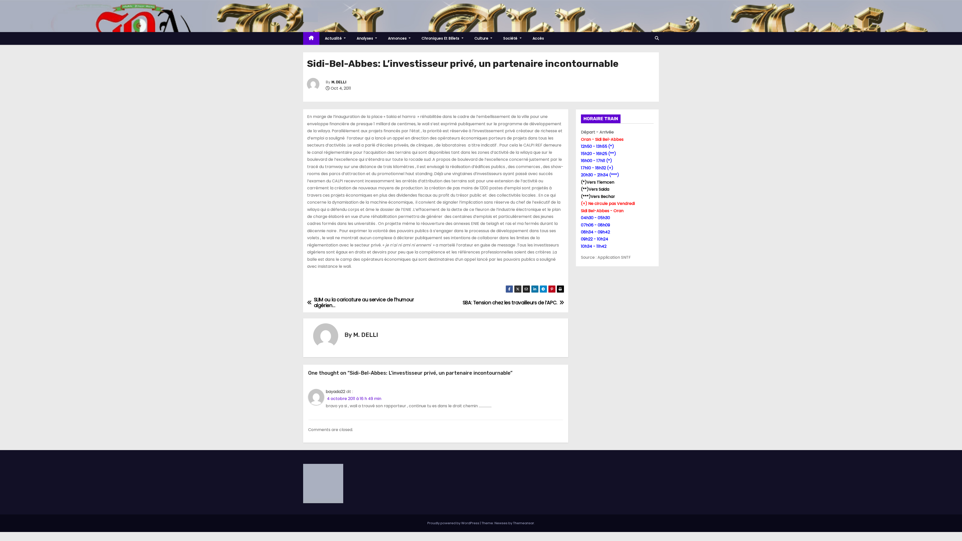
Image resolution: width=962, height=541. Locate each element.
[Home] (311, 38)
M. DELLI (338, 82)
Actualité (334, 38)
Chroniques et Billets (441, 38)
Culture (482, 38)
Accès (538, 38)
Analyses (365, 38)
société (511, 38)
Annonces (398, 38)
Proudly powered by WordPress (453, 523)
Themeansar (523, 523)
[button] (657, 38)
